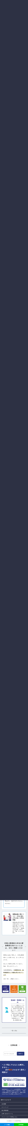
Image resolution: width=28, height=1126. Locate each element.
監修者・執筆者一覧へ (18, 1019)
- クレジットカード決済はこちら (9, 1117)
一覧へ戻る (14, 1030)
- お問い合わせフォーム (7, 1113)
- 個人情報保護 (4, 1110)
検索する (21, 1053)
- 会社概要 (3, 1104)
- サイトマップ (4, 1107)
